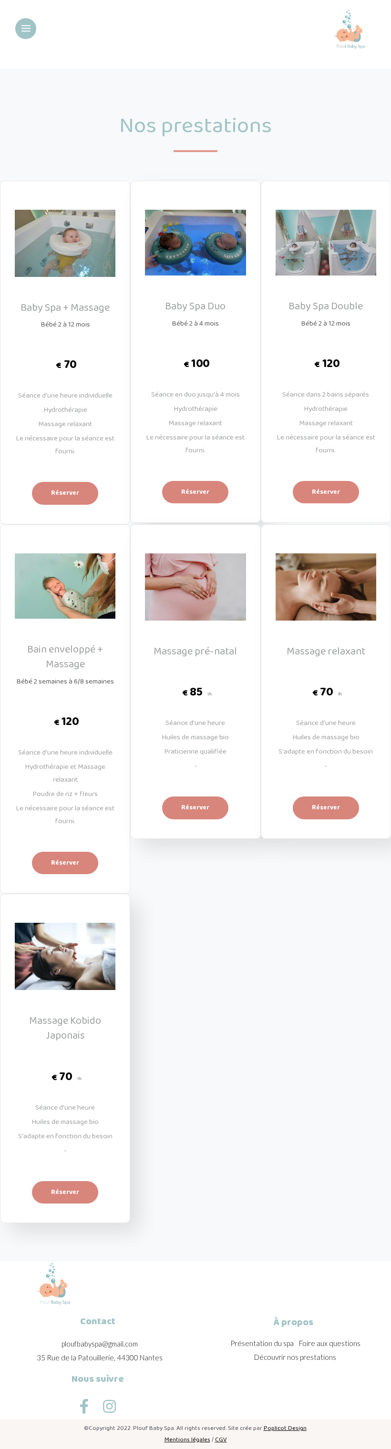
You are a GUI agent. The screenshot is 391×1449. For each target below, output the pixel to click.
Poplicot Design (285, 1428)
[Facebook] (83, 1407)
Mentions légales (187, 1440)
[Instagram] (109, 1407)
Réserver (65, 493)
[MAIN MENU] (25, 28)
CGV (221, 1440)
